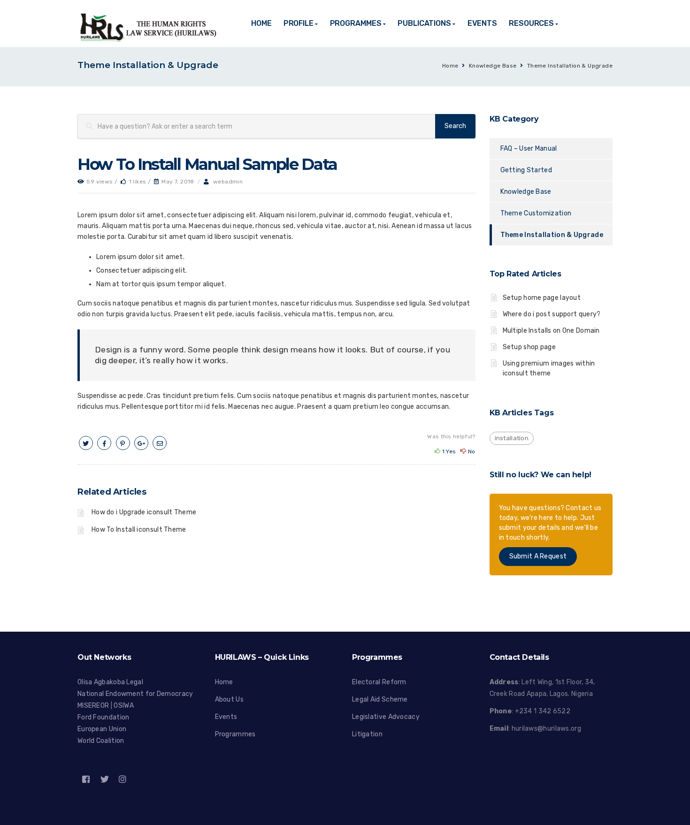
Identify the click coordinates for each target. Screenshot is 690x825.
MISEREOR (94, 706)
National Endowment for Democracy (135, 694)
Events (226, 717)
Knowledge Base (493, 65)
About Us (229, 699)
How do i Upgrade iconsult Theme (144, 512)
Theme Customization (536, 213)
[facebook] (104, 444)
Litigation (367, 734)
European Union (101, 729)
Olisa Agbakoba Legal (110, 682)
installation (512, 438)
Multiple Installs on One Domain (551, 331)
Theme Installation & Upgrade (570, 65)
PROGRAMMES (356, 23)
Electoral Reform (379, 682)
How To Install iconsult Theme (139, 530)
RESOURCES (531, 23)
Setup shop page (529, 347)
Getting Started (526, 170)
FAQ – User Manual (528, 149)
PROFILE (299, 23)
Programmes (235, 734)
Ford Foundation (103, 717)
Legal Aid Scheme (380, 699)
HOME (261, 23)
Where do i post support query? (552, 314)
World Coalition (100, 741)
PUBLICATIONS (424, 23)
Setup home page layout (542, 298)
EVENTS (482, 23)
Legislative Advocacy (386, 717)
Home (450, 65)
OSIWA (124, 706)
